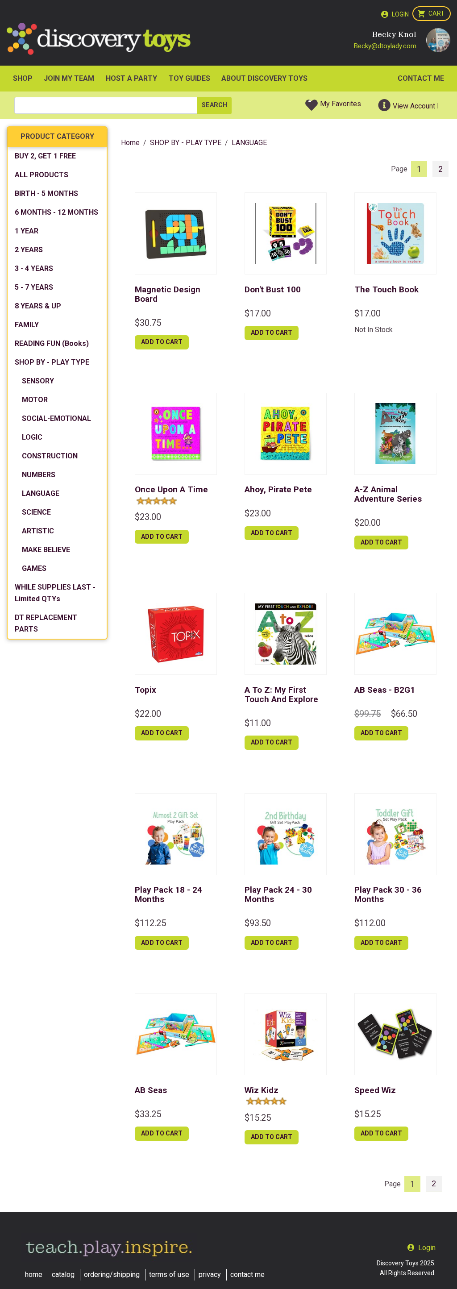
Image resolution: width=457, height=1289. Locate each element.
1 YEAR (26, 231)
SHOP (23, 78)
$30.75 (148, 322)
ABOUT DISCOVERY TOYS (264, 78)
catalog (63, 1274)
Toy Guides (189, 78)
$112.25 (150, 923)
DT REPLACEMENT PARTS (46, 623)
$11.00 (258, 723)
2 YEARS (29, 249)
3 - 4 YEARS (34, 268)
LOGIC (32, 437)
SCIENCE (36, 512)
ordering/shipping (112, 1274)
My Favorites (340, 104)
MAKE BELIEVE (46, 549)
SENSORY (38, 381)
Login (400, 14)
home (33, 1274)
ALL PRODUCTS (41, 174)
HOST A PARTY (131, 78)
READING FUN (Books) (52, 343)
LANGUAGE (40, 493)
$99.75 (367, 713)
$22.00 (148, 713)
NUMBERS (38, 474)
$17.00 (258, 313)
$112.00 (370, 923)
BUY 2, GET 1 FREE (45, 156)
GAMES (34, 568)
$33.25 (148, 1114)
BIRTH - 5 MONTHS (46, 193)
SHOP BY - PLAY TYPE (52, 362)
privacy (210, 1274)
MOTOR (35, 399)
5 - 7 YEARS (34, 287)
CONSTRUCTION (50, 456)
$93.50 (258, 923)
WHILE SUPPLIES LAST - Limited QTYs (55, 593)
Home (130, 142)
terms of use (169, 1274)
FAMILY (27, 324)
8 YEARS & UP (38, 306)
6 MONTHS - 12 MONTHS (56, 212)
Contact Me (421, 78)
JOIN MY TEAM (69, 78)
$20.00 (367, 522)
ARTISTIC (38, 531)
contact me (247, 1274)
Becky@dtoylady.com (385, 46)
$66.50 (404, 713)
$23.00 (148, 516)
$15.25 (258, 1117)
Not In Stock (373, 329)
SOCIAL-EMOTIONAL (56, 418)
